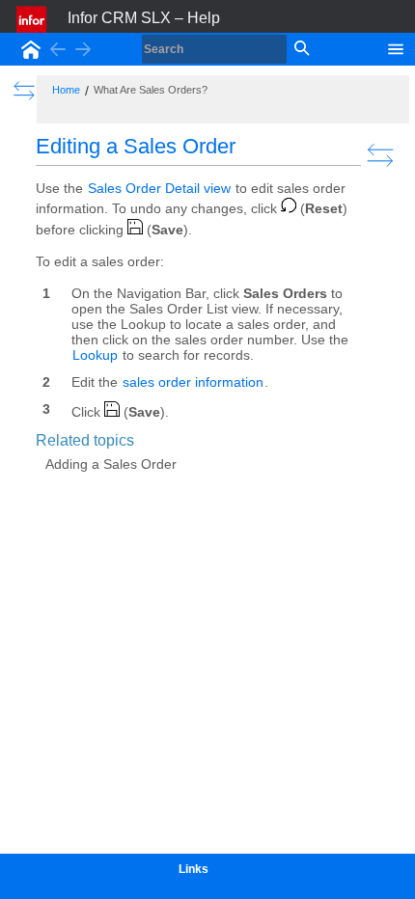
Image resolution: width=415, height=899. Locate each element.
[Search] (300, 49)
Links (193, 869)
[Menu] (395, 47)
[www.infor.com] (32, 19)
